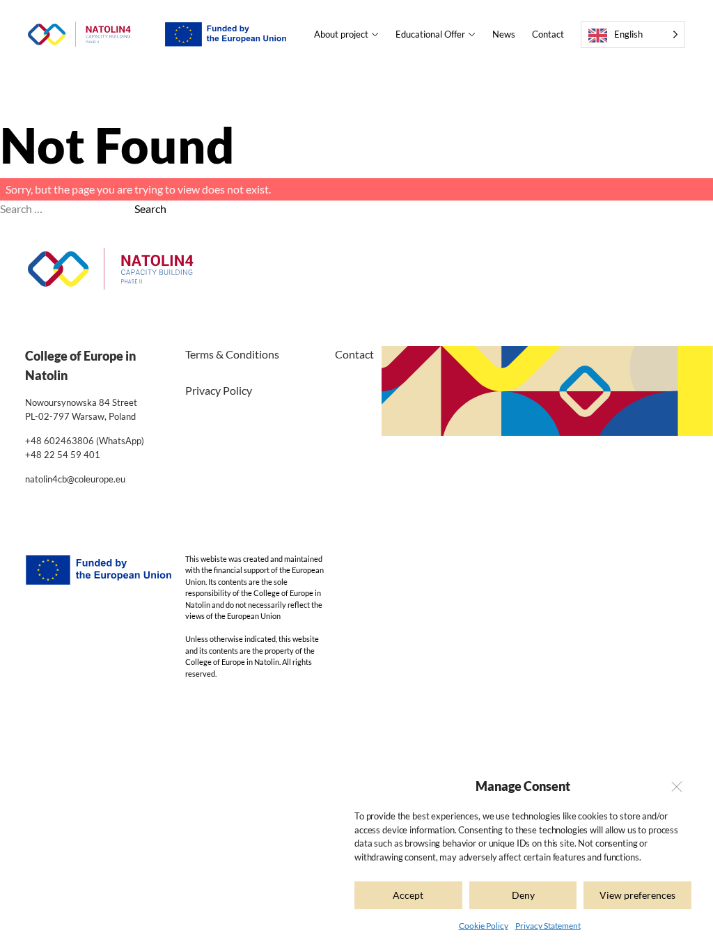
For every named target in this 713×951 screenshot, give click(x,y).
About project (341, 34)
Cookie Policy (483, 925)
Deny (523, 895)
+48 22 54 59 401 (62, 454)
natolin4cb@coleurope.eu (75, 479)
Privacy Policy (218, 390)
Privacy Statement (548, 925)
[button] (676, 786)
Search (150, 208)
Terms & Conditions (232, 354)
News (503, 34)
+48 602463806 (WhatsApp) (84, 440)
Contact (548, 34)
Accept (408, 895)
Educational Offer (430, 34)
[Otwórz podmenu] (373, 35)
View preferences (637, 895)
